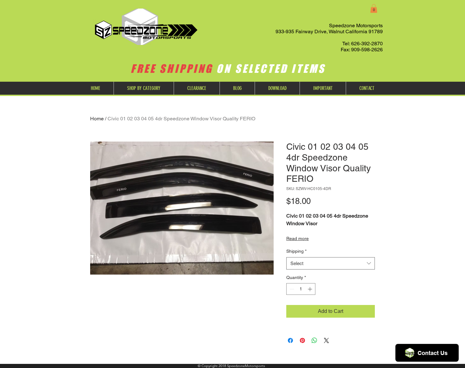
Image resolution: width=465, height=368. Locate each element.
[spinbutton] (301, 289)
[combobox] (330, 263)
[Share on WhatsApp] (314, 340)
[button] (373, 8)
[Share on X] (326, 340)
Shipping (296, 251)
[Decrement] (291, 289)
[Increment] (310, 289)
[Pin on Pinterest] (302, 340)
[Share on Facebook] (290, 340)
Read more (297, 238)
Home (97, 119)
